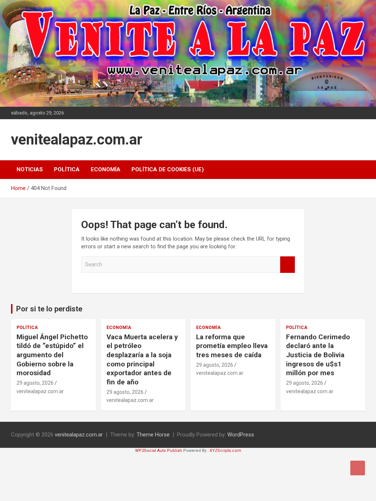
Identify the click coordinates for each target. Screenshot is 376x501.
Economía (105, 169)
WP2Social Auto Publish (158, 450)
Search (287, 264)
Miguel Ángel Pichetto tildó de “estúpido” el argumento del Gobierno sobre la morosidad (52, 355)
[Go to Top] (357, 468)
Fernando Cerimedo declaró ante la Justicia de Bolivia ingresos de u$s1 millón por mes (318, 355)
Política (67, 169)
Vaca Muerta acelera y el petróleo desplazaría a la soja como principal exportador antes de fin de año (142, 359)
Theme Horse (153, 434)
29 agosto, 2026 (35, 383)
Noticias (30, 169)
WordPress (240, 434)
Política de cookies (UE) (167, 169)
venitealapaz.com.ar (76, 139)
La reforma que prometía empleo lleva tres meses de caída (232, 346)
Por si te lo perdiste (49, 308)
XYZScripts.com (225, 450)
